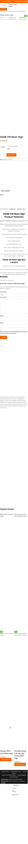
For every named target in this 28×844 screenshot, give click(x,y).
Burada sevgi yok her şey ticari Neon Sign (20, 754)
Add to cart (11, 155)
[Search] (26, 5)
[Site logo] (14, 5)
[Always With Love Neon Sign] (7, 572)
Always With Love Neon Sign (6, 752)
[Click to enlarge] (3, 13)
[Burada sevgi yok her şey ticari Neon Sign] (21, 572)
